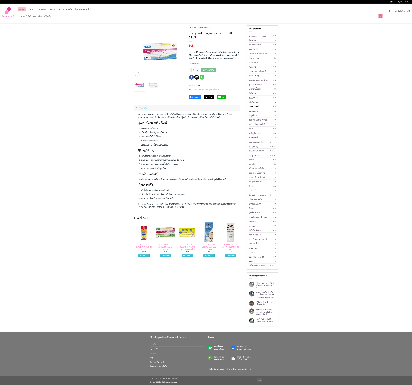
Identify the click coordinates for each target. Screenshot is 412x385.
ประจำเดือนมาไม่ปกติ (257, 177)
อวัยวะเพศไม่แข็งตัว (256, 168)
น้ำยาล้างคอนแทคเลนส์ (258, 239)
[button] (22, 9)
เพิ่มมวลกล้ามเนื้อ (255, 199)
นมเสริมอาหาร (254, 62)
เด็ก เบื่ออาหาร (254, 226)
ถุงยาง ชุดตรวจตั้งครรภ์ (211, 89)
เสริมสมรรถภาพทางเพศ (258, 53)
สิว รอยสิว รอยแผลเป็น (257, 195)
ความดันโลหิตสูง (255, 234)
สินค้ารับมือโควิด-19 (256, 257)
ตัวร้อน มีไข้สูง (254, 75)
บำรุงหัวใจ (253, 115)
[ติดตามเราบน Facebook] (191, 77)
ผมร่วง (251, 159)
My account (154, 348)
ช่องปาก (252, 261)
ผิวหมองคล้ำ (253, 248)
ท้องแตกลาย (253, 111)
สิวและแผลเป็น (255, 44)
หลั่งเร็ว (252, 164)
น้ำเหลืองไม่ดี (254, 243)
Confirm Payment (157, 362)
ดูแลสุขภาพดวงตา (255, 84)
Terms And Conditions (170, 378)
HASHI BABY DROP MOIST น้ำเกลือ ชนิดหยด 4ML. (209, 247)
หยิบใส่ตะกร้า (208, 70)
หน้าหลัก (192, 27)
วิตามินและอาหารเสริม (257, 36)
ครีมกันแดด (253, 102)
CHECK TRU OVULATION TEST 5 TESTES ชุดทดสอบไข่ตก (187, 247)
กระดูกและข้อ (254, 155)
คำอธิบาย (143, 107)
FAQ (58, 9)
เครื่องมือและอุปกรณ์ (257, 265)
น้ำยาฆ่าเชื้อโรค (255, 89)
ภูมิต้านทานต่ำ (254, 212)
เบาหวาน (252, 252)
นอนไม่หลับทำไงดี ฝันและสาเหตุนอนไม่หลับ (264, 320)
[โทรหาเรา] (202, 77)
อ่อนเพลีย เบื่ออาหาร (257, 173)
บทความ (51, 9)
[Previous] (138, 51)
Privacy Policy (155, 378)
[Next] (182, 51)
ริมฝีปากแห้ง (253, 137)
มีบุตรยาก (252, 221)
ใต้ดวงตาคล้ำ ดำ (255, 203)
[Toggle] (136, 107)
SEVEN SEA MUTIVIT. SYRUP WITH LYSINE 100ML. (144, 247)
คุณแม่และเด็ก (204, 27)
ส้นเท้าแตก (253, 40)
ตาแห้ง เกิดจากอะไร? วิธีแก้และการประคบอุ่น (265, 284)
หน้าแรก (32, 9)
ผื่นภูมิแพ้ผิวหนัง (255, 181)
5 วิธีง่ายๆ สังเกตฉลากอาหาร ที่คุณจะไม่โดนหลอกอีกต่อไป (264, 311)
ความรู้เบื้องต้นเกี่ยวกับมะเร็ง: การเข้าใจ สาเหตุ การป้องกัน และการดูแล (265, 294)
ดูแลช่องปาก (253, 49)
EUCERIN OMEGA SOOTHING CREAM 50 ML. (230, 247)
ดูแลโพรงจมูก (254, 58)
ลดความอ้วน (253, 190)
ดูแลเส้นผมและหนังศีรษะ (258, 80)
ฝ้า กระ (251, 186)
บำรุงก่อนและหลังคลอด (258, 217)
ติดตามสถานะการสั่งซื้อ (83, 9)
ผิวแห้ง (251, 128)
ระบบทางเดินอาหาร (256, 150)
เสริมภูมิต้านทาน (255, 133)
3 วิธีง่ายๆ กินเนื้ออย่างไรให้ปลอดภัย (265, 303)
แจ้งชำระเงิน (67, 9)
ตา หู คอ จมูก (254, 146)
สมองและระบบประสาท (258, 142)
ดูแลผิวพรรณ (254, 67)
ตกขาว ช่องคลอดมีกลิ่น (257, 124)
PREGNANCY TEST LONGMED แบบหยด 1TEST (165, 247)
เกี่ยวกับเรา (42, 9)
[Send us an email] (196, 77)
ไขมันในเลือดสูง (255, 230)
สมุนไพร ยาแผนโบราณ (258, 119)
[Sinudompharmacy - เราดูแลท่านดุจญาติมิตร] (8, 13)
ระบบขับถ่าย (253, 97)
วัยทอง (251, 208)
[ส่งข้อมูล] (380, 16)
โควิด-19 (252, 93)
